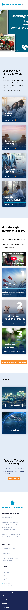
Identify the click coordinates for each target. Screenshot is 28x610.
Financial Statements (7, 560)
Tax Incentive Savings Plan (8, 529)
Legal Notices (5, 599)
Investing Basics (6, 553)
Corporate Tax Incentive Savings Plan (11, 534)
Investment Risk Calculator (8, 548)
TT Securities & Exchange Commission (11, 558)
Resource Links (6, 556)
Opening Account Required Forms (10, 551)
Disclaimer (4, 603)
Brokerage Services (7, 527)
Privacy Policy (5, 607)
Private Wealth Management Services (11, 524)
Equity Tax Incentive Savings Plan (10, 532)
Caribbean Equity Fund (7, 520)
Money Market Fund (7, 517)
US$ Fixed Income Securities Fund (10, 522)
